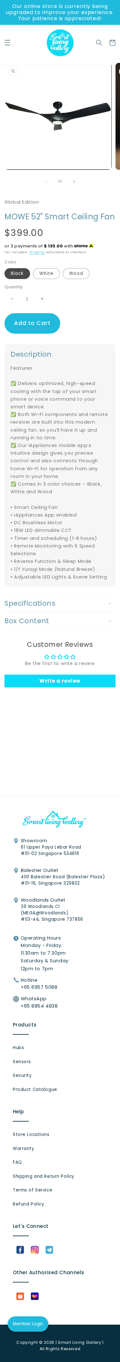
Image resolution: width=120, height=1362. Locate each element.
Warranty (23, 1149)
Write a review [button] (60, 681)
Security (22, 1075)
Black (17, 273)
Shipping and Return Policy (43, 1176)
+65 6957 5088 (39, 987)
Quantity (13, 287)
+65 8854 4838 (39, 1006)
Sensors (22, 1062)
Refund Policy (28, 1204)
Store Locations (31, 1134)
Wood (76, 273)
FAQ (17, 1162)
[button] (7, 42)
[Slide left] (46, 182)
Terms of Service (32, 1190)
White (46, 273)
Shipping (37, 252)
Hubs (18, 1048)
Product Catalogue (35, 1089)
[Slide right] (74, 182)
